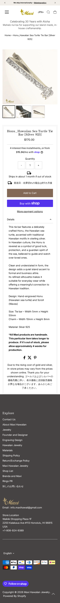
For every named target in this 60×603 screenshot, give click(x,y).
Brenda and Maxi (12, 476)
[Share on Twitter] (30, 358)
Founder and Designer (15, 434)
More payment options (30, 211)
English (8, 553)
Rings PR (7, 481)
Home (8, 35)
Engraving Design (12, 440)
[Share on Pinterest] (35, 358)
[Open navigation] (9, 12)
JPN (40, 12)
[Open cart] (55, 12)
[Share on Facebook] (25, 358)
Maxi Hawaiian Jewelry (37, 592)
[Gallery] (30, 84)
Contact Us (9, 419)
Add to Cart (29, 193)
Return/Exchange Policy (16, 460)
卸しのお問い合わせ (13, 486)
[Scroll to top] (53, 594)
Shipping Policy (11, 455)
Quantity (30, 158)
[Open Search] (48, 12)
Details (10, 219)
